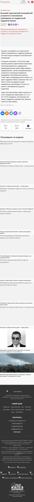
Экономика (6, 409)
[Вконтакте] (12, 473)
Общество (6, 407)
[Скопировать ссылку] (18, 25)
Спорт (13, 412)
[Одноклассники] (11, 25)
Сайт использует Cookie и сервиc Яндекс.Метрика (17, 462)
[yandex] (10, 478)
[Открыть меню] (32, 2)
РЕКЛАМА (17, 432)
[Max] (31, 473)
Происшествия (15, 407)
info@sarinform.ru (17, 429)
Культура (28, 409)
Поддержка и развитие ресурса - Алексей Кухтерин (17, 495)
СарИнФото (19, 412)
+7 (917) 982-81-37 (17, 423)
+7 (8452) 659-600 (17, 426)
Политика (28, 407)
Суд (22, 407)
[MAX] (16, 25)
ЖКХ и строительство (17, 409)
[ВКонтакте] (9, 25)
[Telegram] (14, 25)
